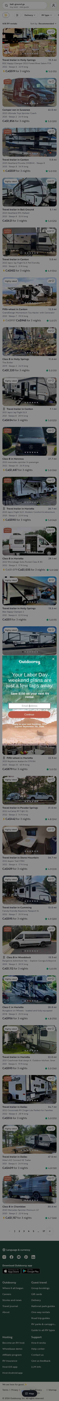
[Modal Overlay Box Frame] (29, 700)
